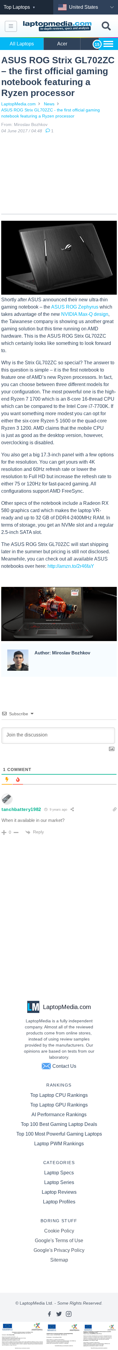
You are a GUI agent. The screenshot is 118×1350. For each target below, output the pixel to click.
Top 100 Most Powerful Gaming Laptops (59, 1134)
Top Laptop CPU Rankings (59, 1095)
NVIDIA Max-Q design (84, 314)
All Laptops (22, 43)
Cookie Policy (59, 1230)
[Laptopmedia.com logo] (58, 26)
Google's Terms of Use (59, 1240)
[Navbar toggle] (11, 26)
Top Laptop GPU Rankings (59, 1104)
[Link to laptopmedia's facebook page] (49, 1314)
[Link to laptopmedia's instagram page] (69, 1314)
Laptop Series (59, 1182)
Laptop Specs (59, 1172)
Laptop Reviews (59, 1192)
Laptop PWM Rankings (59, 1143)
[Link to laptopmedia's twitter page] (59, 1314)
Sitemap (59, 1259)
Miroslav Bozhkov (31, 124)
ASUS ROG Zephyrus (74, 306)
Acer (62, 43)
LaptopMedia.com (18, 103)
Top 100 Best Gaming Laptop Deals (59, 1124)
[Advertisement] (59, 175)
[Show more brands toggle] (108, 44)
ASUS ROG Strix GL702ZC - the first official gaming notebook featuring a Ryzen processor (50, 113)
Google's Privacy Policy (59, 1250)
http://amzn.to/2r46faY (71, 566)
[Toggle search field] (106, 26)
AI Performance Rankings (59, 1114)
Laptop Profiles (59, 1201)
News (49, 103)
